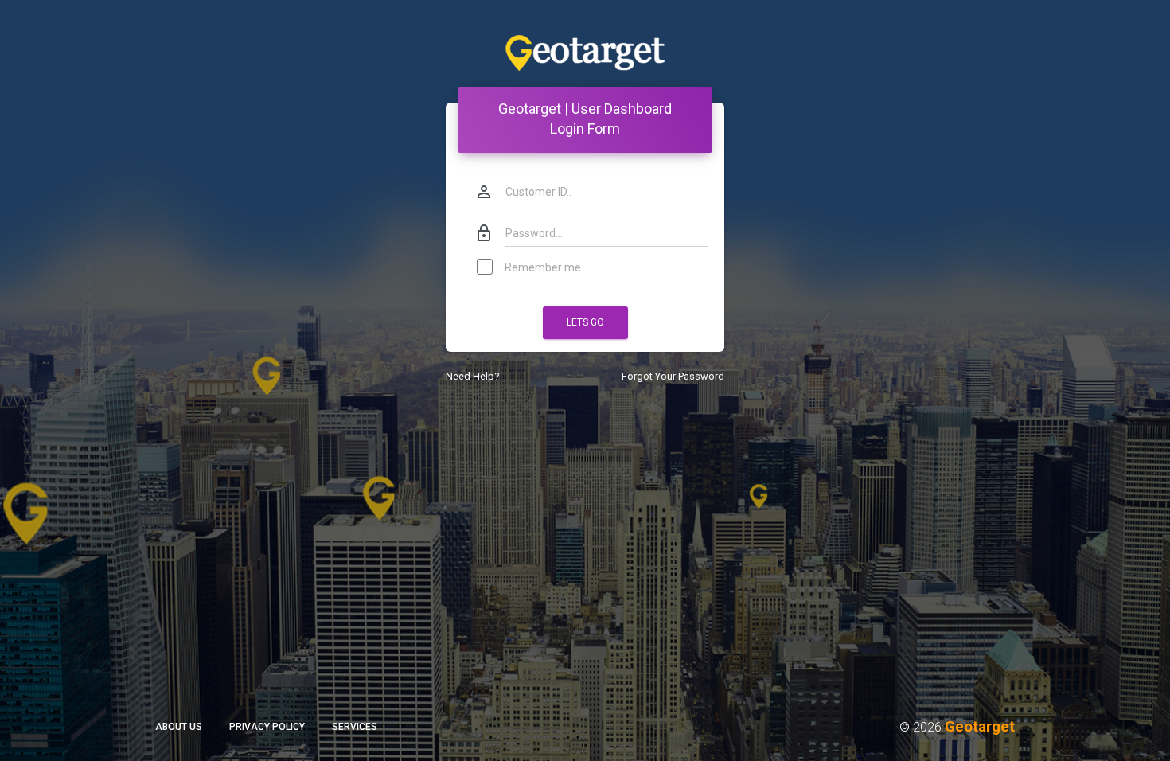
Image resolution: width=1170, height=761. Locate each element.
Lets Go (585, 322)
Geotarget (980, 726)
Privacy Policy (267, 726)
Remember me (543, 267)
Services (354, 726)
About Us (178, 726)
